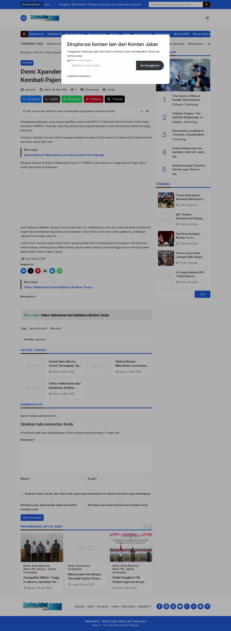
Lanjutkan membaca (79, 75)
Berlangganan (150, 65)
